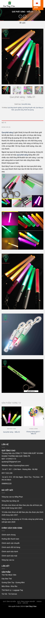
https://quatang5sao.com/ (19, 465)
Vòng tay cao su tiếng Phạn (12, 497)
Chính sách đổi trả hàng (11, 547)
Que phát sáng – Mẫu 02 (11, 432)
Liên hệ (25, 603)
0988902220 (6, 484)
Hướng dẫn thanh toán (10, 539)
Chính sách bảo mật (9, 556)
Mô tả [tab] (4, 122)
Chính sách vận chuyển (11, 543)
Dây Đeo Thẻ (7, 579)
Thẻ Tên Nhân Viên (9, 575)
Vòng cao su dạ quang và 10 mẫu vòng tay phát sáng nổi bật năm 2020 (22, 520)
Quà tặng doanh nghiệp (15, 107)
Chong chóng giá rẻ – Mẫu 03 (33, 432)
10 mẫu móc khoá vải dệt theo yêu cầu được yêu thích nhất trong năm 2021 (22, 513)
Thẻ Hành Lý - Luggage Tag (12, 590)
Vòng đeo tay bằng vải (10, 501)
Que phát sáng (26, 104)
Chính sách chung (9, 535)
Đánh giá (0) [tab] (6, 127)
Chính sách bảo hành (10, 551)
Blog (19, 603)
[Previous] (5, 56)
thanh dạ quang (29, 110)
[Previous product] (24, 16)
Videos (39, 601)
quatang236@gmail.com (11, 462)
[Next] (40, 56)
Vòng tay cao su (8, 560)
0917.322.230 (7, 473)
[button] (22, 3)
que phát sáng (19, 110)
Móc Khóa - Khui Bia (9, 586)
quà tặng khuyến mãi (28, 107)
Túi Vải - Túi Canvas (9, 594)
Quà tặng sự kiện (9, 601)
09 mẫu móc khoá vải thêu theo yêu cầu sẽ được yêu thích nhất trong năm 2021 (22, 506)
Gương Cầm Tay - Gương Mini (13, 582)
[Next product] (20, 16)
